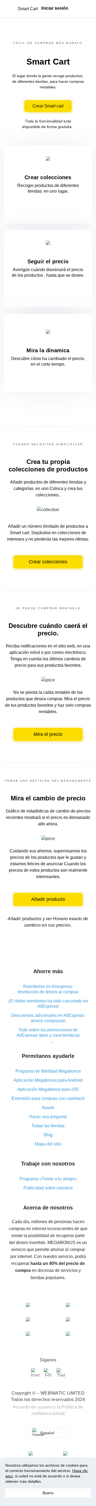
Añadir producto (48, 899)
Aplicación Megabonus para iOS (48, 1089)
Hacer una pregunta (48, 1116)
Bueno (48, 1493)
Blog (48, 1135)
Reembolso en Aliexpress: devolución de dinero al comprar (48, 989)
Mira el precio (48, 734)
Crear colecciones (48, 561)
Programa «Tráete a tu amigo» (48, 1179)
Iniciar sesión (54, 8)
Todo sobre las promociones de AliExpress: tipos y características (48, 1032)
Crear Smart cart (48, 106)
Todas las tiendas (48, 1125)
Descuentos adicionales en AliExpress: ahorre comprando (48, 1018)
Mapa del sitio (48, 1144)
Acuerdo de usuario (32, 1407)
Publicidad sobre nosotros (48, 1188)
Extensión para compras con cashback (48, 1098)
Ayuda (48, 1107)
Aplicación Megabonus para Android (48, 1080)
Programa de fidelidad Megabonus (48, 1071)
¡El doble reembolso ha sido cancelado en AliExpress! (48, 1004)
